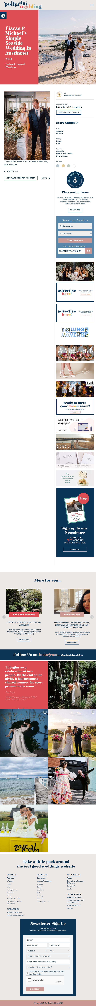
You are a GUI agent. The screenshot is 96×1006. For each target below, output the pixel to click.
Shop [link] (9, 896)
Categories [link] (41, 878)
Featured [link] (10, 64)
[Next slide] (92, 617)
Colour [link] (39, 887)
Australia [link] (60, 151)
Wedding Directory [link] (14, 912)
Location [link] (40, 890)
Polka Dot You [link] (72, 614)
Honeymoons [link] (12, 890)
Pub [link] (58, 143)
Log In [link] (69, 889)
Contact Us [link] (71, 886)
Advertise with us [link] (73, 905)
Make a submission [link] (74, 897)
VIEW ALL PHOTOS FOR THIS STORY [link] (20, 178)
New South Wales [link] (64, 153)
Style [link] (39, 893)
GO (88, 251)
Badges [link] (70, 908)
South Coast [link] (62, 156)
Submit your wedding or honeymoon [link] (75, 901)
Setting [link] (40, 896)
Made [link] (9, 884)
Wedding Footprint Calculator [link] (14, 903)
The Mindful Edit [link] (13, 899)
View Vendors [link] (75, 240)
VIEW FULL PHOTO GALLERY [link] (68, 112)
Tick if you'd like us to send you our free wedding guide (46, 973)
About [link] (69, 878)
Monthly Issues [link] (42, 902)
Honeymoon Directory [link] (15, 915)
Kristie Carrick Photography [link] (69, 107)
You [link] (8, 887)
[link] (3, 15)
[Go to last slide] (4, 617)
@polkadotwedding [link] (72, 655)
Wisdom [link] (10, 881)
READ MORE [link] (75, 210)
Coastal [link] (59, 131)
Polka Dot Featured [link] (24, 614)
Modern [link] (60, 133)
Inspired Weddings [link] (44, 881)
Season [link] (39, 899)
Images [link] (40, 884)
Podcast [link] (10, 893)
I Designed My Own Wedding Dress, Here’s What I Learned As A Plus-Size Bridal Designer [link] (72, 625)
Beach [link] (59, 141)
